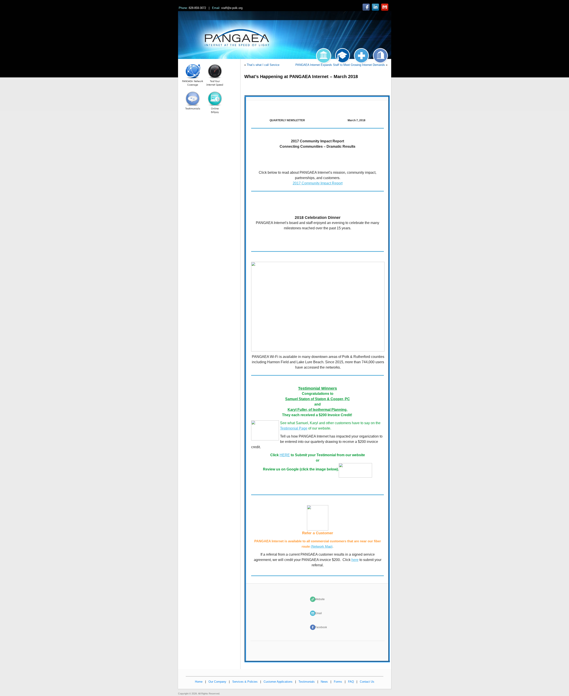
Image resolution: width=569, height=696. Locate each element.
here (355, 560)
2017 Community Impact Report (318, 183)
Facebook (321, 627)
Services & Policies (245, 681)
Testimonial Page (293, 428)
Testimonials (307, 681)
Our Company (217, 681)
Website (320, 599)
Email (318, 613)
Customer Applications (278, 681)
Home (198, 681)
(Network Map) (322, 546)
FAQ (351, 681)
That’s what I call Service (263, 65)
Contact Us (367, 681)
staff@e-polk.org (231, 8)
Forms (338, 681)
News (324, 681)
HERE (285, 455)
